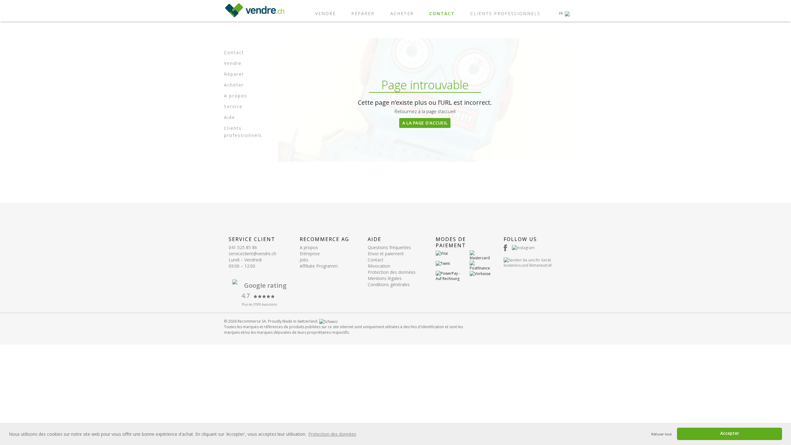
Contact (442, 13)
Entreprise (310, 253)
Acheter (402, 13)
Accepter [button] (729, 433)
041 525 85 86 (243, 247)
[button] (564, 13)
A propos (235, 96)
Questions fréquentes (389, 247)
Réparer (362, 13)
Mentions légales (385, 278)
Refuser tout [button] (661, 434)
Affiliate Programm (319, 266)
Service (233, 106)
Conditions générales (389, 284)
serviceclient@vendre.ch (252, 253)
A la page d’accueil (425, 123)
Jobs (304, 260)
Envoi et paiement (386, 253)
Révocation (379, 266)
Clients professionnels (505, 13)
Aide (229, 117)
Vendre (325, 13)
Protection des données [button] (332, 434)
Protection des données (392, 272)
